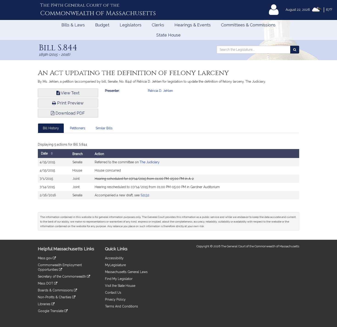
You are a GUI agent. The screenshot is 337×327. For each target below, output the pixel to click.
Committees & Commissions (248, 25)
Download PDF (69, 113)
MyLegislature (115, 265)
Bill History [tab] (51, 128)
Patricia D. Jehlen (160, 91)
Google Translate (51, 311)
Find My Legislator (119, 279)
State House (168, 35)
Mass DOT (46, 283)
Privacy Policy (115, 299)
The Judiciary (150, 162)
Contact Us (113, 292)
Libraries (44, 304)
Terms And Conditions (121, 306)
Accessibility (114, 258)
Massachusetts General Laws (126, 272)
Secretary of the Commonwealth (62, 276)
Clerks (158, 25)
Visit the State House (120, 286)
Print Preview (70, 103)
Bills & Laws (73, 25)
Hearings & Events (192, 25)
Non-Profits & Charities (55, 297)
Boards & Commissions (56, 290)
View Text (70, 92)
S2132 (145, 195)
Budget (102, 25)
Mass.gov (45, 258)
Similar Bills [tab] (104, 128)
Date (45, 153)
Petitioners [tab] (77, 128)
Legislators (130, 25)
